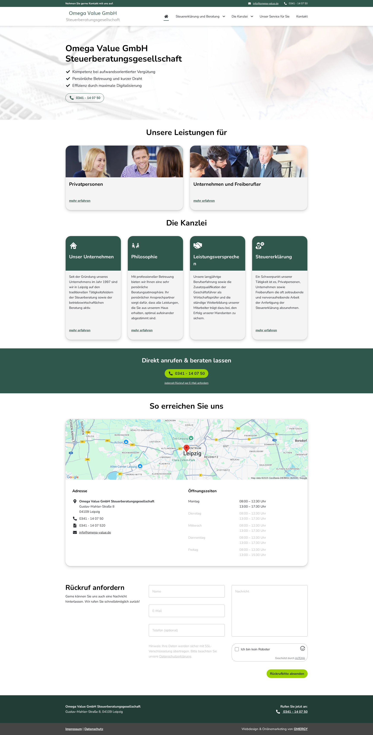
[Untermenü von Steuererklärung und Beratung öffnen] (224, 16)
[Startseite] (95, 16)
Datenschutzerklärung (175, 656)
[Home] (166, 16)
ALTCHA (300, 658)
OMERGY (301, 729)
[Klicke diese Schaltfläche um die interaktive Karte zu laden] (186, 449)
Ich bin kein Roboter (255, 649)
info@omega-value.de (265, 3)
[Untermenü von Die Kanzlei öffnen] (252, 16)
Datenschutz (93, 729)
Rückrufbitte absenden (287, 674)
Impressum (73, 729)
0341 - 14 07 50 (190, 373)
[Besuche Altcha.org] (302, 650)
